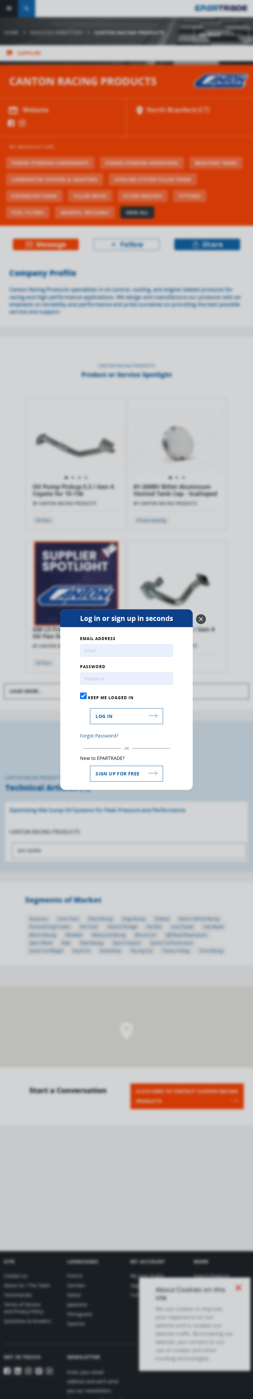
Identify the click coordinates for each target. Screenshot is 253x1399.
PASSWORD (92, 667)
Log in (104, 716)
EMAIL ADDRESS (98, 638)
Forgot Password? (99, 735)
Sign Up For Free (117, 773)
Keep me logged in (110, 697)
